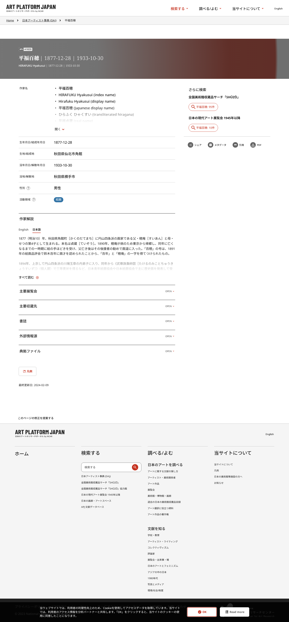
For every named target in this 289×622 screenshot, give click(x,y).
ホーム (22, 453)
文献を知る (156, 528)
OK (204, 612)
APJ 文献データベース (92, 507)
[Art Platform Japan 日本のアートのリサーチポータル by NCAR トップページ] (31, 8)
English (278, 8)
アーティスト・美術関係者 (162, 477)
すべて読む (26, 277)
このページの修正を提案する (36, 418)
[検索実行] (135, 467)
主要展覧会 (95, 291)
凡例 (216, 470)
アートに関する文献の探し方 (163, 471)
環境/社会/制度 (155, 590)
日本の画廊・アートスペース (96, 500)
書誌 (95, 321)
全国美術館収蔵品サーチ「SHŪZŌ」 (100, 482)
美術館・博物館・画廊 (159, 496)
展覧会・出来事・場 (158, 559)
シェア (198, 145)
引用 (241, 145)
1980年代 (153, 578)
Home (10, 20)
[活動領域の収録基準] (34, 199)
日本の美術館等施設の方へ (228, 476)
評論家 (151, 553)
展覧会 (151, 489)
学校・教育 (153, 535)
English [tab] (24, 229)
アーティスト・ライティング (163, 541)
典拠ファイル (95, 351)
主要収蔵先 (95, 306)
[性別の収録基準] (28, 188)
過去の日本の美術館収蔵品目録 (164, 502)
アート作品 (153, 483)
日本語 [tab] (36, 229)
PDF (259, 145)
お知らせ (219, 483)
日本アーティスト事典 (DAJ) (39, 20)
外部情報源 (95, 336)
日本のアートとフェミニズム (163, 566)
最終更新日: (26, 385)
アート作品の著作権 (158, 514)
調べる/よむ (208, 8)
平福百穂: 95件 (205, 107)
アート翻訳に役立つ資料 (160, 508)
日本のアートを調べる (165, 464)
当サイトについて (246, 8)
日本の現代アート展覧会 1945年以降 (100, 494)
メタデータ (220, 145)
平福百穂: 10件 (205, 128)
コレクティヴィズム (158, 547)
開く (58, 129)
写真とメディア (156, 584)
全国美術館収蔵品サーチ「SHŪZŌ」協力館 (104, 488)
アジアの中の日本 (157, 572)
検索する (178, 8)
